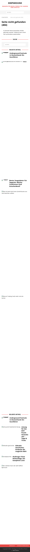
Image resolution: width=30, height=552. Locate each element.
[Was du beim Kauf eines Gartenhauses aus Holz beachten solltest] (14, 192)
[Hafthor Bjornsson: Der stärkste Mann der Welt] (14, 467)
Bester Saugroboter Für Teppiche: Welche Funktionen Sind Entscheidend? (18, 183)
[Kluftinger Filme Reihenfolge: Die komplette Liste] (6, 457)
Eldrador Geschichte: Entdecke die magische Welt (20, 448)
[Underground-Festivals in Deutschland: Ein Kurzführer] (5, 53)
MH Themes (16, 550)
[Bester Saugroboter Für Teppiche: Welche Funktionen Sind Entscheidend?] (5, 181)
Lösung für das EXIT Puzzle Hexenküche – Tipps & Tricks (24, 433)
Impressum (12, 545)
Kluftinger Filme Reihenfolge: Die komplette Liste (19, 458)
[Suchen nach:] (15, 12)
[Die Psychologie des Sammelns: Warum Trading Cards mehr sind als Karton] (14, 297)
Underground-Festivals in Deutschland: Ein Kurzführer (18, 55)
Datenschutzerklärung (23, 545)
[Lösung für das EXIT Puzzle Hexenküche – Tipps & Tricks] (11, 427)
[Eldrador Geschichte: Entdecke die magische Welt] (8, 446)
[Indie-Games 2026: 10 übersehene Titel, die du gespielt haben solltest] (14, 62)
